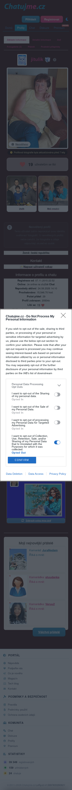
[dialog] (36, 395)
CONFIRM (22, 460)
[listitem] (36, 385)
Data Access (35, 473)
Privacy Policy (57, 473)
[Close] (64, 316)
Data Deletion (14, 473)
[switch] (57, 394)
